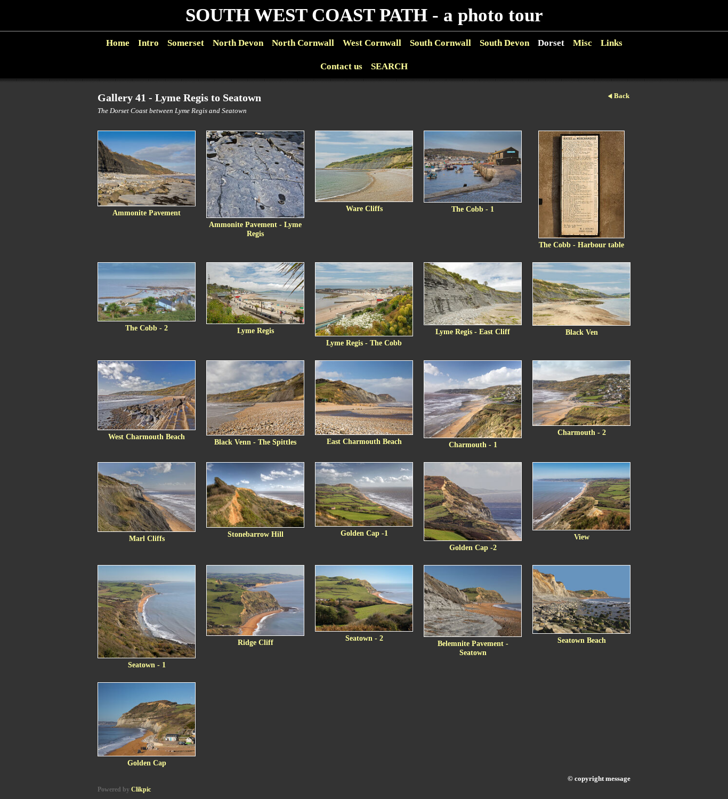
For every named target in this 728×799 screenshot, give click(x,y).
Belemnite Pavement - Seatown (473, 648)
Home (118, 43)
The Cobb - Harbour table (581, 244)
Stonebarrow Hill (256, 534)
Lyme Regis (255, 330)
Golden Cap (146, 762)
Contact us (341, 66)
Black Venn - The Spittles (255, 442)
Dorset (551, 43)
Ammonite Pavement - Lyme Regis (255, 229)
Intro (148, 43)
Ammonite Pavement (146, 212)
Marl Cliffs (147, 538)
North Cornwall (303, 43)
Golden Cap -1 (364, 533)
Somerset (185, 43)
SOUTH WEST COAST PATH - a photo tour (364, 15)
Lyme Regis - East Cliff (472, 331)
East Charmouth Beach (364, 441)
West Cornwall (372, 43)
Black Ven (581, 332)
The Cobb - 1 (472, 209)
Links (611, 43)
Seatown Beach (581, 640)
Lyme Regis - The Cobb (364, 342)
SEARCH (389, 66)
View (581, 536)
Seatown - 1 (147, 664)
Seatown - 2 (364, 638)
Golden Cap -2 (473, 547)
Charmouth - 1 (473, 444)
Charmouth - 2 (581, 432)
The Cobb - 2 (146, 328)
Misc (582, 43)
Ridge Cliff (255, 642)
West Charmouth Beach (146, 436)
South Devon (504, 43)
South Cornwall (440, 43)
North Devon (238, 43)
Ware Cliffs (364, 208)
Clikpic (141, 789)
